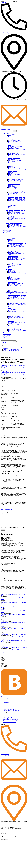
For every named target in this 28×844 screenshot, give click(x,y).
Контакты (5, 701)
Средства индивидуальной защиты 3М (11, 710)
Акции (4, 700)
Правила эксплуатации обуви (9, 722)
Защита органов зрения (8, 708)
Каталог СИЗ (6, 698)
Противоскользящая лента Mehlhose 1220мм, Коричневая (13, 649)
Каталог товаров (6, 345)
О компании (6, 702)
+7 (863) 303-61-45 (5, 755)
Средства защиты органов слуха (10, 709)
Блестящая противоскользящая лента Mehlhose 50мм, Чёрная (14, 643)
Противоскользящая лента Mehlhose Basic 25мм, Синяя (13, 636)
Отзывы (5, 703)
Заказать (2, 601)
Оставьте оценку (4, 512)
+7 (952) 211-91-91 (7, 752)
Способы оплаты (7, 714)
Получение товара (7, 716)
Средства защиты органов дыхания (11, 705)
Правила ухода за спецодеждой (10, 720)
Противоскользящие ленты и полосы (11, 349)
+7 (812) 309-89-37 (5, 754)
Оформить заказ (4, 383)
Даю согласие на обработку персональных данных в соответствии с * (14, 837)
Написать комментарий (6, 509)
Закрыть (2, 842)
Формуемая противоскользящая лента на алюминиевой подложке (12, 351)
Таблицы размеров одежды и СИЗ (10, 719)
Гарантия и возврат (7, 717)
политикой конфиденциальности (19, 837)
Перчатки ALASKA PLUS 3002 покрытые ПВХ (11, 630)
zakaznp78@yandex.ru (8, 783)
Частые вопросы (6, 718)
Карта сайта (3, 667)
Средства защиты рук (8, 706)
